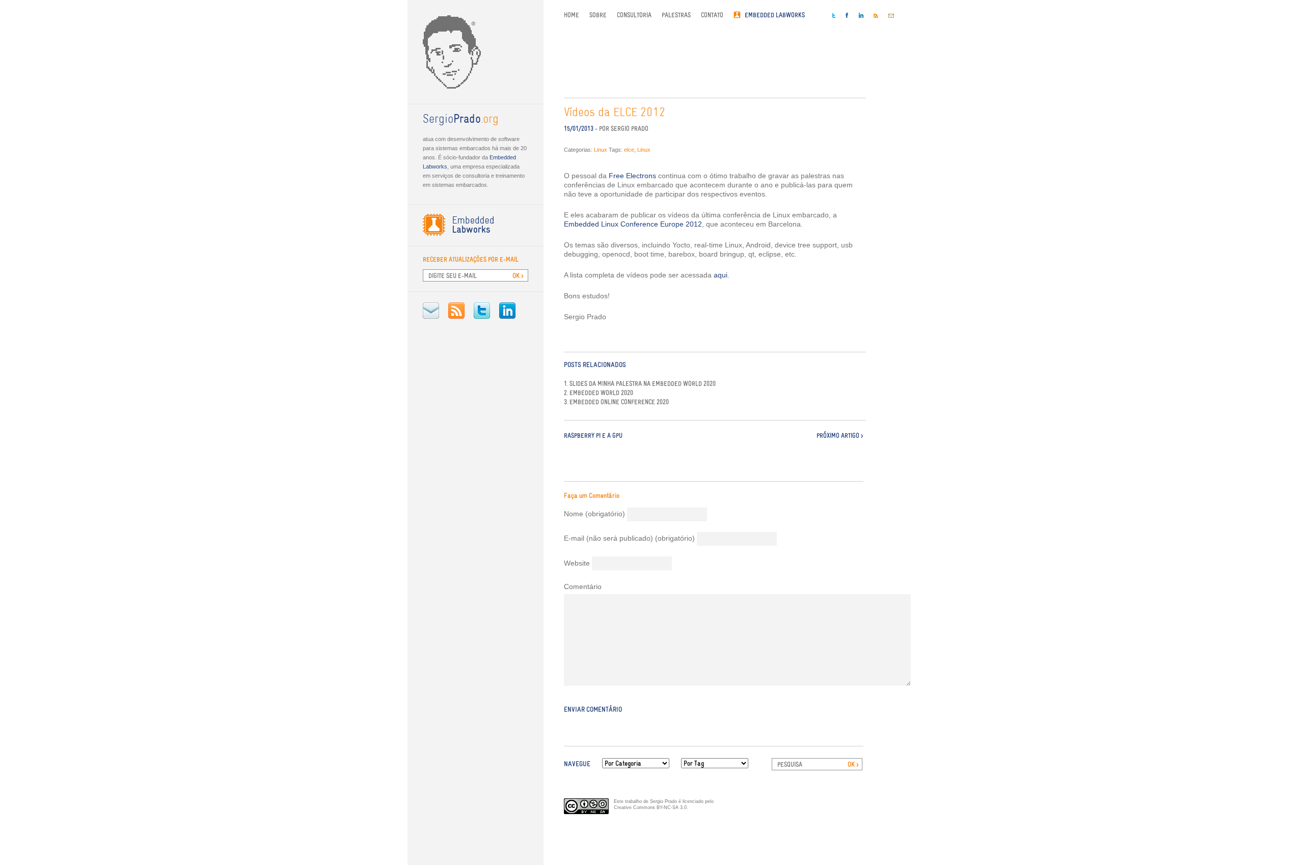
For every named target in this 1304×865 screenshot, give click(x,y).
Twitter (482, 310)
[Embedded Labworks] (475, 225)
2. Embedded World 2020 (598, 393)
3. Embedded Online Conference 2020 (616, 402)
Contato (712, 15)
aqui (720, 275)
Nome (594, 514)
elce (629, 150)
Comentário (583, 586)
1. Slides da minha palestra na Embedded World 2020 (640, 383)
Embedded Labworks (775, 15)
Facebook (847, 15)
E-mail (431, 310)
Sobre (598, 15)
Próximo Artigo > (840, 435)
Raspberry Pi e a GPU (593, 435)
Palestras (676, 15)
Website (577, 563)
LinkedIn (507, 310)
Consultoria (634, 15)
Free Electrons (632, 176)
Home (571, 15)
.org (461, 119)
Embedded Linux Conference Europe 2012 (633, 224)
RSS (456, 310)
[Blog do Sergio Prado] (475, 52)
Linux (600, 150)
